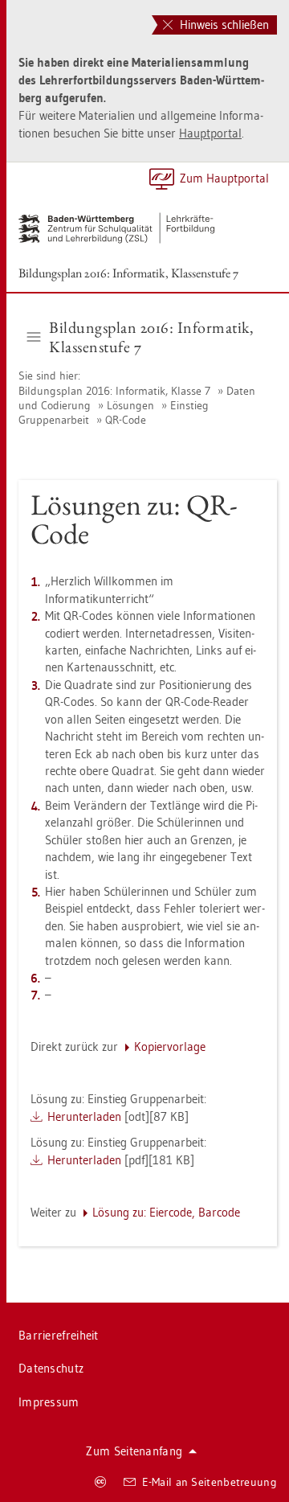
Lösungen (130, 405)
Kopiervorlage (170, 1046)
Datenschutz (50, 1368)
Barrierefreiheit (58, 1335)
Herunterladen (84, 1116)
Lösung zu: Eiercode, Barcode (166, 1212)
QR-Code (125, 419)
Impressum (48, 1402)
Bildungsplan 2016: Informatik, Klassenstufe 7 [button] (151, 337)
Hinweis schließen (223, 24)
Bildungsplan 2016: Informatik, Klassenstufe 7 (128, 273)
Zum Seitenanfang (134, 1451)
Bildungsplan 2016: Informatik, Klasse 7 (116, 391)
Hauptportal (210, 133)
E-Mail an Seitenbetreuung (210, 1482)
